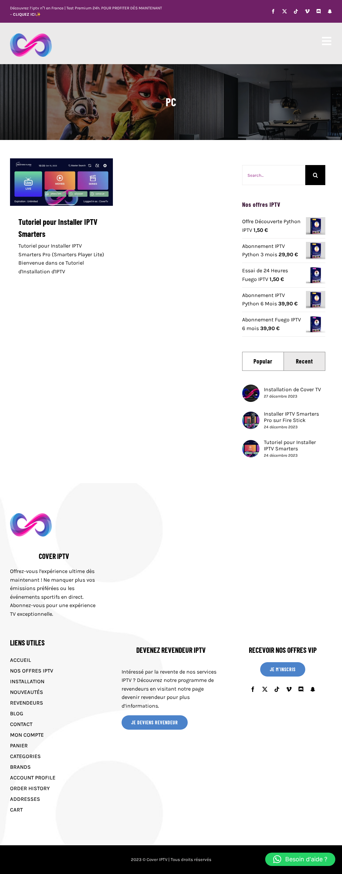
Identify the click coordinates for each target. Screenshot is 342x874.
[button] (300, 859)
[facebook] (273, 11)
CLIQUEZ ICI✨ (27, 14)
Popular (263, 361)
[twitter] (284, 11)
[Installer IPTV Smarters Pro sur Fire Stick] (251, 416)
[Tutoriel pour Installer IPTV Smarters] (61, 182)
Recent (304, 361)
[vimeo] (307, 11)
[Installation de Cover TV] (251, 389)
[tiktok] (296, 11)
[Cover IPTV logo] (31, 36)
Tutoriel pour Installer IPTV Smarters (290, 445)
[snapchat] (330, 11)
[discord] (318, 11)
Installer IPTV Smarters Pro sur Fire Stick (291, 417)
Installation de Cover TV (292, 389)
